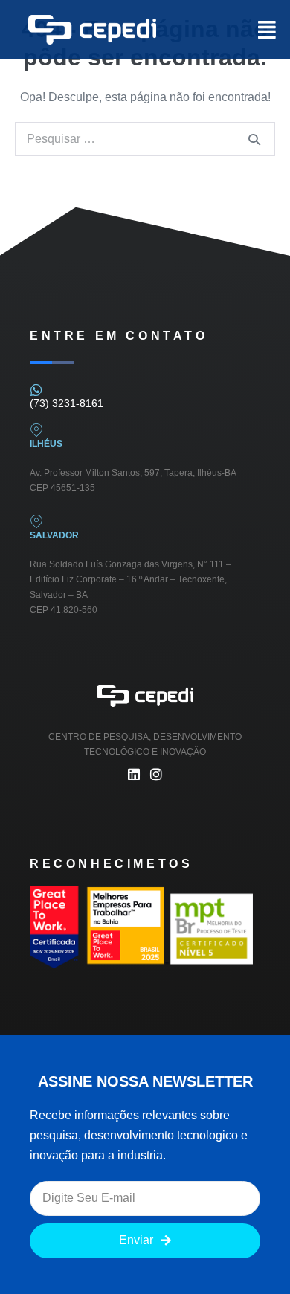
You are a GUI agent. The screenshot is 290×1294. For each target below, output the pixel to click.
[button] (255, 30)
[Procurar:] (145, 138)
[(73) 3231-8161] (36, 389)
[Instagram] (156, 774)
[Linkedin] (134, 774)
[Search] (254, 139)
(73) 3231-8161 (66, 403)
